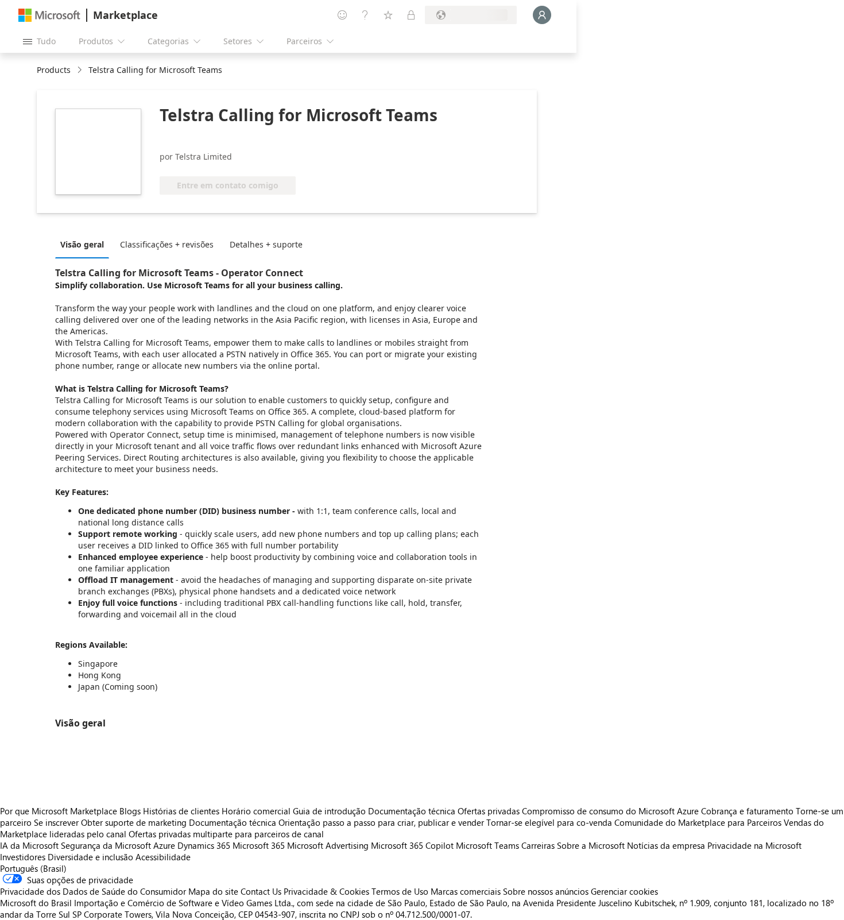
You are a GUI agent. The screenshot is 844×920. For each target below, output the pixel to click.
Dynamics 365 (203, 845)
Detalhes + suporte (266, 244)
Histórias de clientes (181, 811)
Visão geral (82, 244)
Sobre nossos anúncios (546, 891)
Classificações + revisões (167, 244)
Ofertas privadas (489, 811)
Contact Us (261, 891)
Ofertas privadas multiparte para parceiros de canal (226, 834)
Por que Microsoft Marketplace (58, 811)
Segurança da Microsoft (106, 845)
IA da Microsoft (29, 845)
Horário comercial (256, 811)
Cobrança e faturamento (747, 811)
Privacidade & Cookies (326, 891)
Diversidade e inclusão (90, 857)
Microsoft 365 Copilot (412, 845)
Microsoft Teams (487, 845)
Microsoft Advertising (328, 845)
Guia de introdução (329, 811)
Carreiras (538, 845)
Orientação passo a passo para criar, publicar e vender (381, 822)
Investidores (22, 857)
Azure (164, 845)
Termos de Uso (399, 891)
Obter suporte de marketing (134, 822)
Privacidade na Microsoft (754, 845)
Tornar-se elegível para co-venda (549, 822)
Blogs (130, 811)
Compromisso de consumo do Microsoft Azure (611, 811)
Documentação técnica (411, 811)
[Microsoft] (49, 15)
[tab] (85, 244)
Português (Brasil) (33, 868)
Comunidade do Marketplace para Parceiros (697, 822)
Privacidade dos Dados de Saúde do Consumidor (93, 891)
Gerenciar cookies (624, 891)
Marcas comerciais (466, 891)
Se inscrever (56, 822)
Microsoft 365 (259, 845)
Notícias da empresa (666, 845)
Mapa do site (213, 891)
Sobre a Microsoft (591, 845)
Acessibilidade (163, 857)
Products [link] (54, 69)
